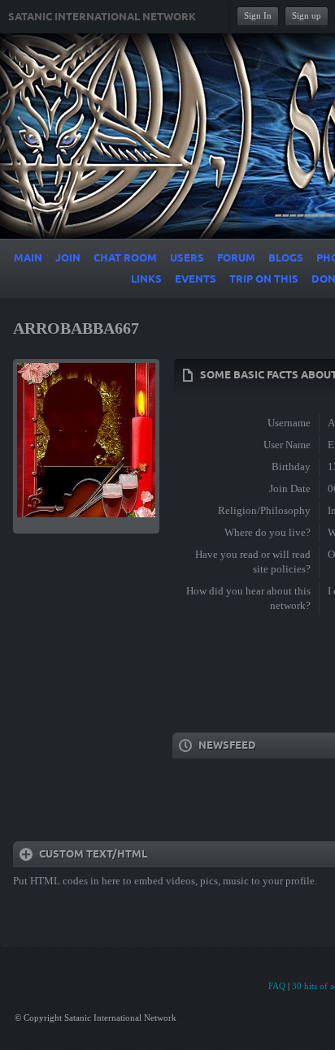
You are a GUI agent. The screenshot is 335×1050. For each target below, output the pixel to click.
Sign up (306, 15)
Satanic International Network (102, 17)
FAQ (276, 986)
